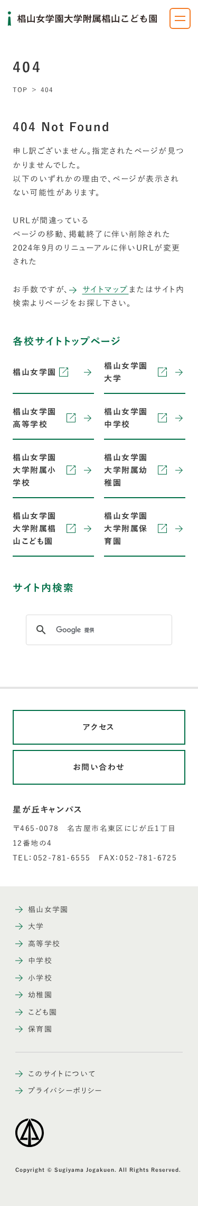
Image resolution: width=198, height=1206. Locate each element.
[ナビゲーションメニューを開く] (180, 18)
